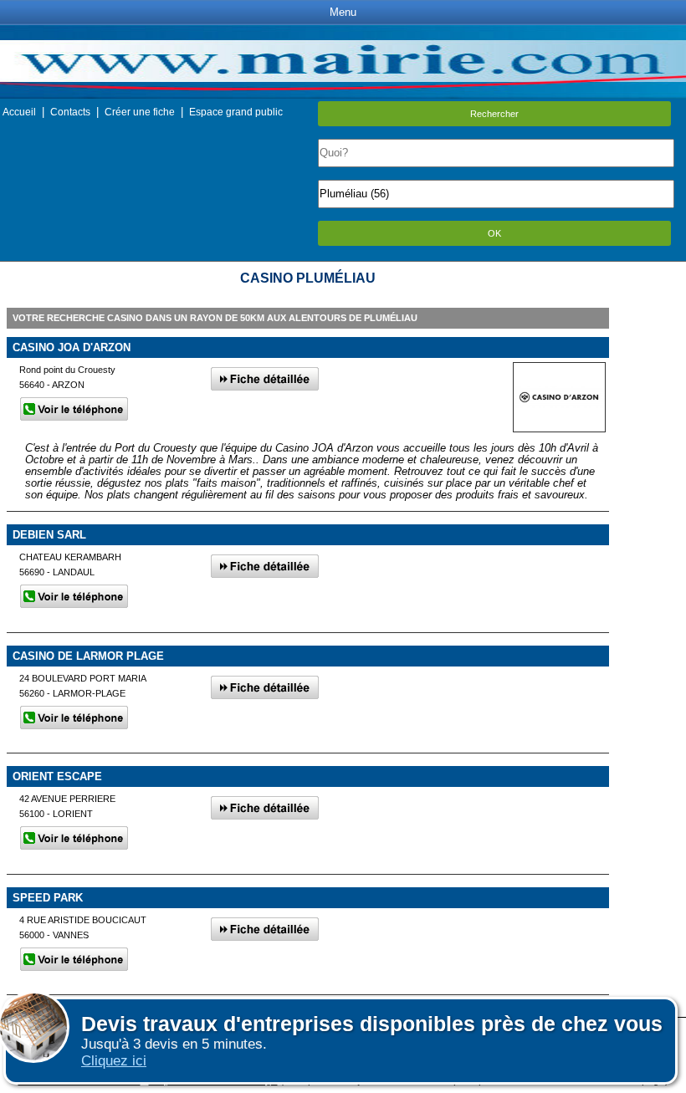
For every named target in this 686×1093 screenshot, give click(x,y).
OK (494, 233)
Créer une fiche (140, 112)
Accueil (19, 112)
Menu (343, 12)
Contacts (70, 112)
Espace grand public (236, 112)
